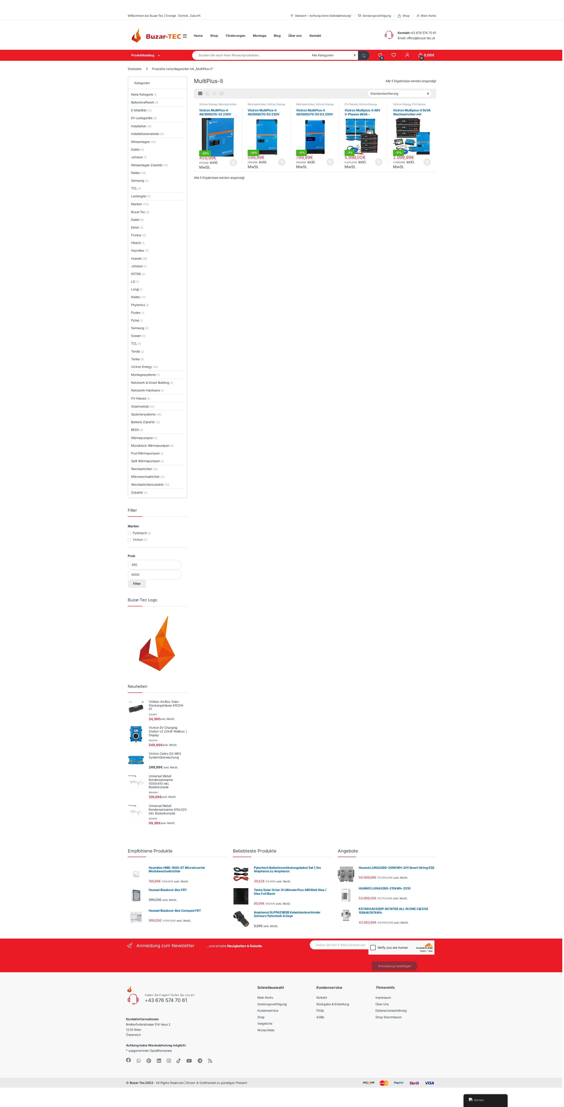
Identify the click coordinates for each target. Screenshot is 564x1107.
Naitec (138, 173)
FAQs (320, 1010)
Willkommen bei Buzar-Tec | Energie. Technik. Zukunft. (164, 15)
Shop (406, 15)
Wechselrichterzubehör (150, 484)
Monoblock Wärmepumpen (152, 445)
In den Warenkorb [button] (229, 162)
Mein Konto (428, 15)
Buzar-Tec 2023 (141, 1083)
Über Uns (382, 1004)
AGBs (320, 1017)
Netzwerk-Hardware (147, 390)
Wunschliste (265, 1030)
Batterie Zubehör (145, 422)
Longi (137, 289)
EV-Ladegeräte (144, 118)
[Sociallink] (128, 1060)
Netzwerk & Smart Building (152, 382)
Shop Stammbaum (388, 1017)
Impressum (383, 997)
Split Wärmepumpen (147, 461)
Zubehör (139, 492)
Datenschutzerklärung (391, 1010)
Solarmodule (142, 406)
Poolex (137, 312)
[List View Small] (222, 93)
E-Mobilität (141, 110)
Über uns (295, 35)
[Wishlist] (393, 55)
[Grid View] (200, 93)
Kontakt (315, 35)
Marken (140, 204)
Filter (137, 583)
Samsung (139, 180)
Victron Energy (208, 104)
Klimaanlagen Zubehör (149, 165)
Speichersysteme (146, 414)
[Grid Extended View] (207, 93)
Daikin (137, 149)
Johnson (139, 157)
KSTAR (138, 274)
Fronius (138, 235)
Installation (141, 126)
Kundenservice (267, 1010)
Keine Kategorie (144, 94)
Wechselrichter (227, 104)
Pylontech (140, 533)
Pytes (137, 320)
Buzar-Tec (140, 212)
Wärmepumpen (144, 438)
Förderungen (235, 35)
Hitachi (137, 243)
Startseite (134, 69)
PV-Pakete (351, 104)
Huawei (139, 258)
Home (198, 35)
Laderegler (141, 196)
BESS (137, 430)
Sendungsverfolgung (377, 15)
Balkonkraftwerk (144, 102)
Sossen (138, 336)
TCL (136, 188)
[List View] (214, 93)
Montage (259, 35)
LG (135, 281)
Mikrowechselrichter (148, 476)
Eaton (137, 227)
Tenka (137, 359)
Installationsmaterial (147, 134)
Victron (138, 539)
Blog (277, 35)
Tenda (137, 351)
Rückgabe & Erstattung (332, 1004)
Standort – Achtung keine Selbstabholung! (323, 15)
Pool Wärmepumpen (147, 453)
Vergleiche (264, 1023)
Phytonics (140, 305)
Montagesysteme (145, 374)
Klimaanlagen (143, 142)
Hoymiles (140, 250)
